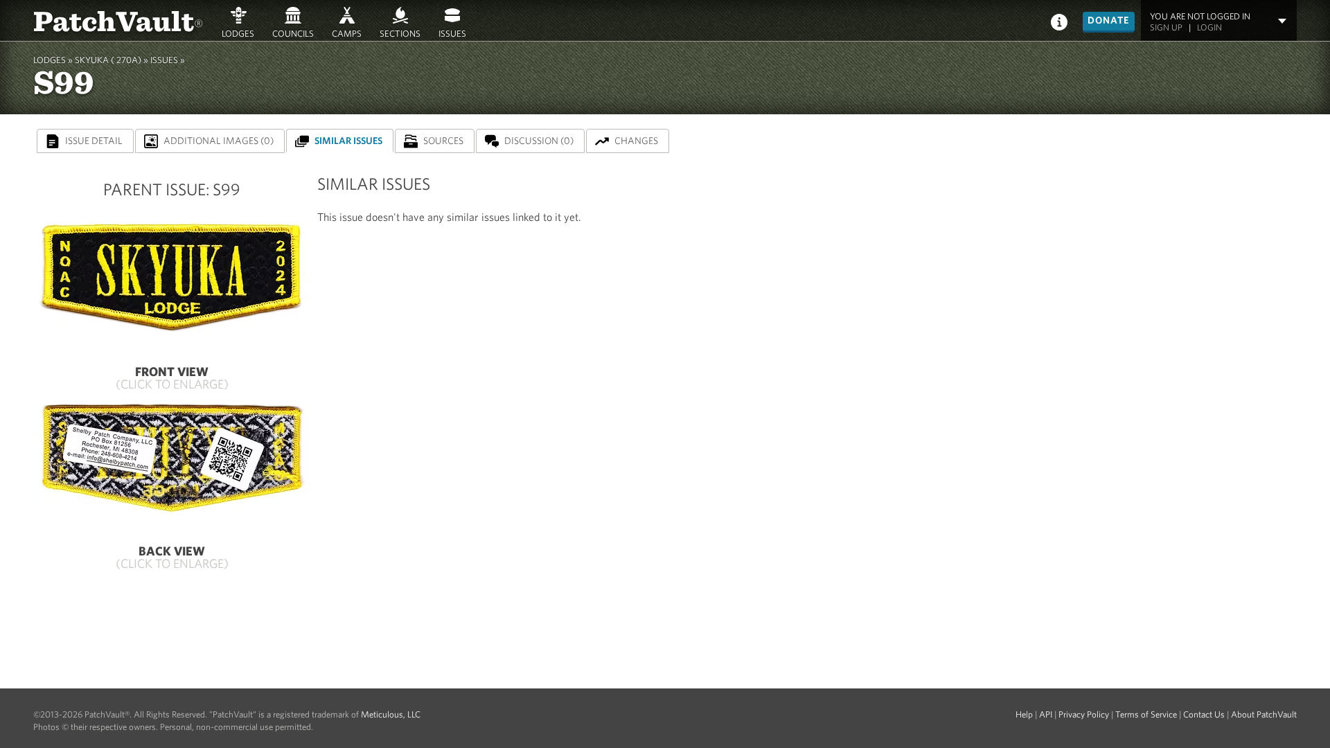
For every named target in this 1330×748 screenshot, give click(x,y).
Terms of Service (1146, 714)
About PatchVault (1264, 714)
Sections (400, 33)
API (1045, 714)
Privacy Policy (1083, 714)
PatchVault (118, 20)
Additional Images (218, 140)
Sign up (1166, 27)
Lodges (238, 33)
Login (1209, 27)
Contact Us (1204, 714)
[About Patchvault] (1059, 21)
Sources (443, 140)
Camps (347, 33)
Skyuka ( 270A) (108, 60)
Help (1024, 714)
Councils (293, 33)
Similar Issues (348, 140)
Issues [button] (452, 33)
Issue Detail (94, 140)
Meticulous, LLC (390, 714)
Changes (636, 140)
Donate (1109, 20)
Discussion (539, 140)
